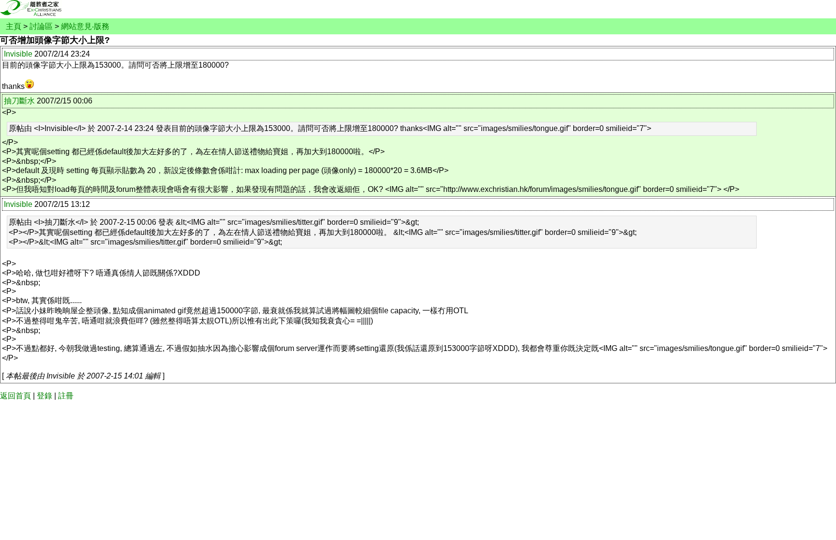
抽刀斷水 (19, 101)
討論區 (41, 26)
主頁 (13, 26)
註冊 (66, 396)
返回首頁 (15, 396)
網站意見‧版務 (85, 26)
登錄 (44, 396)
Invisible (18, 54)
